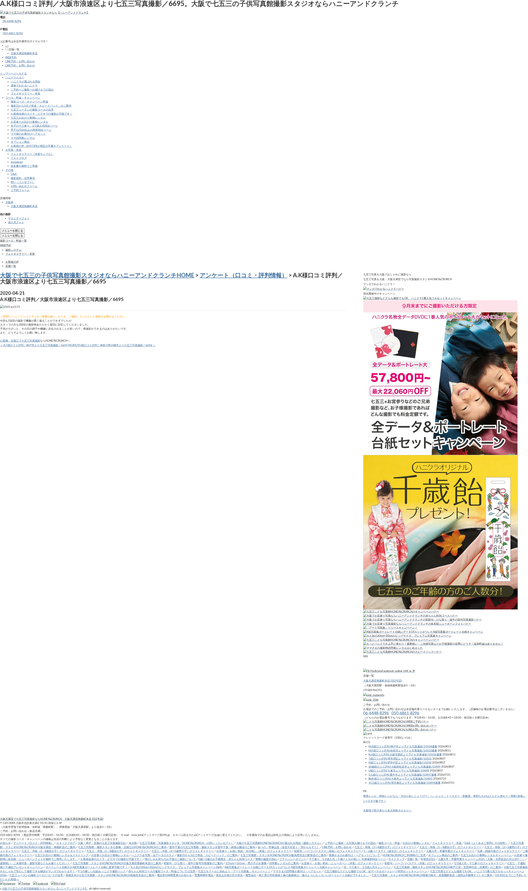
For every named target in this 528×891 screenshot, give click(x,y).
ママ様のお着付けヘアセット (28, 133)
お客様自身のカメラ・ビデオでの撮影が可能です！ (41, 113)
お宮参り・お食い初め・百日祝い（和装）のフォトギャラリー (253, 851)
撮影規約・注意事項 (23, 178)
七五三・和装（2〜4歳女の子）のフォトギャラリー (385, 847)
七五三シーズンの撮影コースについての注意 (36, 875)
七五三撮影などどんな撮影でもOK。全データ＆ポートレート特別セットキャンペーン (375, 871)
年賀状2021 (428, 859)
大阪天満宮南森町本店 (24, 53)
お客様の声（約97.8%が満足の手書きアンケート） (41, 146)
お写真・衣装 (13, 149)
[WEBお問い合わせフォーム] (400, 725)
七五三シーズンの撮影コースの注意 (32, 109)
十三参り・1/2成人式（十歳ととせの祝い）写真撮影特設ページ (347, 859)
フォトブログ (19, 157)
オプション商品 (20, 141)
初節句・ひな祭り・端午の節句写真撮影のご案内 (193, 863)
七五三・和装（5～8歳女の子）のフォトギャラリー (450, 847)
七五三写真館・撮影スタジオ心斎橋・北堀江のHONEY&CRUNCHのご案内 (122, 847)
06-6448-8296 (12, 21)
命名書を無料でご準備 (24, 166)
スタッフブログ (65, 843)
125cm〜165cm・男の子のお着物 (245, 863)
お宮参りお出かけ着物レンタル (29, 121)
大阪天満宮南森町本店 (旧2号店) (382, 680)
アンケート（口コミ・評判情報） (244, 275)
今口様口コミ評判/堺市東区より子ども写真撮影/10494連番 (405, 782)
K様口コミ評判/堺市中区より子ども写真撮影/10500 (400, 762)
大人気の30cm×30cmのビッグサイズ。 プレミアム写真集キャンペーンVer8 (176, 867)
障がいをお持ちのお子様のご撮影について (170, 859)
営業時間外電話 (203, 875)
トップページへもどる (13, 73)
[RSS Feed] (58, 883)
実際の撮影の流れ (266, 859)
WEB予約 (10, 57)
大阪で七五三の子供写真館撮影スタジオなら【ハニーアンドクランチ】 (45, 888)
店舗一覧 (14, 49)
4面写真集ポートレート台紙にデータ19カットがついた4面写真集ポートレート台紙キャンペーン (282, 867)
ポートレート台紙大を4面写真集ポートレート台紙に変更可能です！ (87, 867)
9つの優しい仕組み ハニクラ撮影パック (102, 871)
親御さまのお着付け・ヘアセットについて (354, 855)
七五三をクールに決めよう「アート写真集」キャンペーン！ (234, 871)
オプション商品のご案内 (443, 855)
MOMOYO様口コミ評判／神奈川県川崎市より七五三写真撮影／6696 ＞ (112, 345)
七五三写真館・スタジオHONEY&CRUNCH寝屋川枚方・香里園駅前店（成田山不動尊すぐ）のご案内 (431, 875)
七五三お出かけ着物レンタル (28, 117)
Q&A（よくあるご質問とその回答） (486, 843)
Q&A (14, 174)
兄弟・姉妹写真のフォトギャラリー (498, 851)
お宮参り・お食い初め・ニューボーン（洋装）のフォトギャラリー (341, 863)
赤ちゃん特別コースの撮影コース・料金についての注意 (161, 871)
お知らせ (5, 843)
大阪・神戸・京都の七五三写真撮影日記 (102, 843)
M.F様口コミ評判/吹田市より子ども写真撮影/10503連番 (403, 750)
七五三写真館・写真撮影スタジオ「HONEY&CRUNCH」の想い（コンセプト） (186, 843)
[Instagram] (9, 883)
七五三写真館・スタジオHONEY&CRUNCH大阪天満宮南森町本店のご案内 (116, 863)
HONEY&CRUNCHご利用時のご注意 (404, 855)
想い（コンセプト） (23, 182)
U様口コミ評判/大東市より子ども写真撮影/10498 (399, 770)
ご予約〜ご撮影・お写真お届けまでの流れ (350, 843)
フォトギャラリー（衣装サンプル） (32, 154)
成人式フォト (16, 222)
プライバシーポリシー (292, 859)
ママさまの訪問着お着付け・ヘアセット (297, 871)
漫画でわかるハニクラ (24, 85)
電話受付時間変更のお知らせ (174, 875)
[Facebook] (41, 883)
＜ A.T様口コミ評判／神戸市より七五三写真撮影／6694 (34, 345)
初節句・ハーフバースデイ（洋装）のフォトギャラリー (417, 863)
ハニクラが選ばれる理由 (25, 81)
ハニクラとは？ (14, 77)
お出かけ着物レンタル (416, 843)
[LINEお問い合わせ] (399, 729)
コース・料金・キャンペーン (22, 97)
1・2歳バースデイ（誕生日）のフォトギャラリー (393, 851)
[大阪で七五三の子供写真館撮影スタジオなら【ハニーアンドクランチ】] (44, 12)
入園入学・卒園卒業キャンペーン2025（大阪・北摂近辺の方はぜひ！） (481, 859)
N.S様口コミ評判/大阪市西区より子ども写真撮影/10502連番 (405, 754)
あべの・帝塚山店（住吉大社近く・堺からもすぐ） (288, 847)
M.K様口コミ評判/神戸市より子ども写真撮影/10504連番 (403, 746)
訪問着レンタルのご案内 (284, 863)
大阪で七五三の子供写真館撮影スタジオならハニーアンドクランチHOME (97, 275)
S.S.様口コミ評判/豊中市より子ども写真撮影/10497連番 (403, 774)
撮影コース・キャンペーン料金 (29, 101)
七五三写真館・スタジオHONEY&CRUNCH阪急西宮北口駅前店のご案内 (283, 855)
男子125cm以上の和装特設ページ (31, 129)
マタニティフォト (18, 218)
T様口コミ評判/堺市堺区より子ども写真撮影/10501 (400, 758)
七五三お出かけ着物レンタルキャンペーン (486, 855)
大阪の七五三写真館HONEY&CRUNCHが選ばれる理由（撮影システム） (279, 843)
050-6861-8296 (13, 33)
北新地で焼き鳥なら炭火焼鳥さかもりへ (387, 810)
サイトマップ (396, 859)
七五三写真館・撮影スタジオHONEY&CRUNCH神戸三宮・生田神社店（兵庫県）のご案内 (447, 867)
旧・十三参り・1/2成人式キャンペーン (367, 867)
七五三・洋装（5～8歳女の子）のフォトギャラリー (117, 851)
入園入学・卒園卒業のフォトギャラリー (450, 851)
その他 (9, 170)
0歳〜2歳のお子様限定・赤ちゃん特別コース (225, 859)
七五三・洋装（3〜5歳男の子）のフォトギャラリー (182, 851)
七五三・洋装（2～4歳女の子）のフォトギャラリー (52, 851)
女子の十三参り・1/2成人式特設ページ (34, 125)
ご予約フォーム (20, 190)
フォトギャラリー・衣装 (25, 93)
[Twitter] (25, 883)
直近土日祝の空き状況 (229, 875)
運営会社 (250, 875)
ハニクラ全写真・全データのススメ (152, 855)
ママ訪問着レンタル (23, 137)
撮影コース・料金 (389, 843)
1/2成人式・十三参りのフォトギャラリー (479, 863)
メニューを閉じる (12, 230)
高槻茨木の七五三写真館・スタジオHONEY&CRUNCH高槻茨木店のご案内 (110, 875)
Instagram (17, 162)
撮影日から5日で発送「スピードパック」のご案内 (41, 105)
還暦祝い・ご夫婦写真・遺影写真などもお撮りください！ (35, 863)
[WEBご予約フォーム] (396, 721)
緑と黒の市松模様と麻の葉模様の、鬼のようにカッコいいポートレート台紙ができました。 (314, 875)
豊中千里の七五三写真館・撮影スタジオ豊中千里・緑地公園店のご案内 (212, 847)
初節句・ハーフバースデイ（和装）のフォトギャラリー (327, 851)
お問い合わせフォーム (24, 186)
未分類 (133, 843)
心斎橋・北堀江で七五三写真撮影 (20, 340)
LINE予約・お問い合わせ (20, 61)
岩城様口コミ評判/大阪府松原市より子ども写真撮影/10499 (405, 766)
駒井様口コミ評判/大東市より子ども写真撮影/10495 (401, 778)
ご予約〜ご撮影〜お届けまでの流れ (32, 89)
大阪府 (9, 202)
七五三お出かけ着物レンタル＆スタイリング (61, 855)
